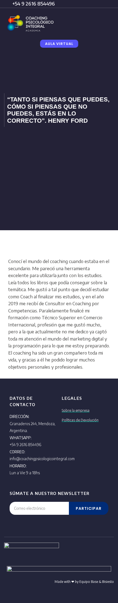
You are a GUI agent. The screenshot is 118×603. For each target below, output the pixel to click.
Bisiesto (108, 582)
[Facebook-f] (88, 554)
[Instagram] (75, 554)
